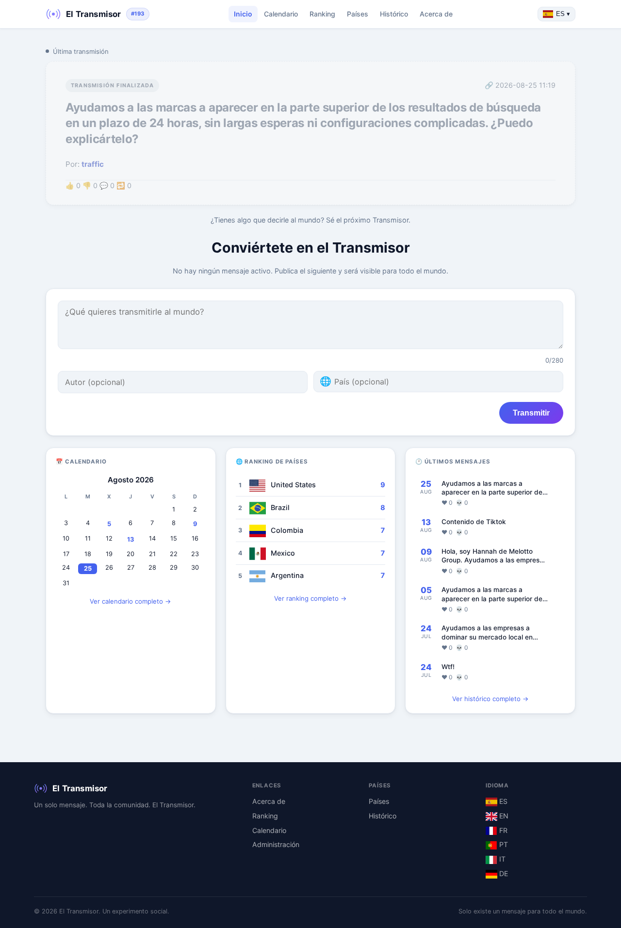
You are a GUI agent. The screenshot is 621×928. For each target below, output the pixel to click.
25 (88, 568)
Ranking (322, 14)
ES (502, 801)
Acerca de (436, 14)
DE (502, 873)
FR (502, 830)
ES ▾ (563, 13)
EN (502, 816)
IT (501, 859)
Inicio (243, 14)
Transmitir (531, 412)
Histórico (394, 14)
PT (502, 844)
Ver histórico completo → (490, 699)
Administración (275, 844)
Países (357, 14)
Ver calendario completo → (130, 601)
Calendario (281, 14)
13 (130, 539)
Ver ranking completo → (310, 598)
